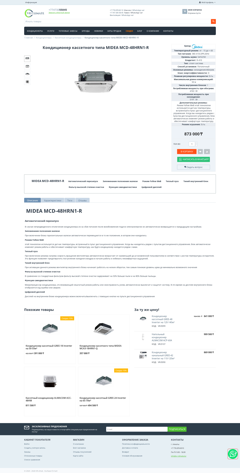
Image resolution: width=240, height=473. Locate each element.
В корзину (187, 151)
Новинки (98, 31)
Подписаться (177, 429)
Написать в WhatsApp (196, 159)
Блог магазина (79, 448)
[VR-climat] (34, 13)
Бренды (86, 31)
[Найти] (213, 21)
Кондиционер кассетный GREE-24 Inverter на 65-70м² (103, 399)
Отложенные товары (33, 456)
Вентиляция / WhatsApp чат (122, 15)
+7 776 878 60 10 (116, 10)
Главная (28, 37)
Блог (139, 31)
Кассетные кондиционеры (68, 37)
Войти (26, 444)
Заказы (27, 452)
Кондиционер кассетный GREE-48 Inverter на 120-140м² (163, 319)
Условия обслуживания (132, 456)
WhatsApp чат (138, 10)
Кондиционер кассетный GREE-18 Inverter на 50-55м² (49, 347)
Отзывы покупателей (82, 452)
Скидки (129, 31)
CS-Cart (54, 471)
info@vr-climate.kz (178, 456)
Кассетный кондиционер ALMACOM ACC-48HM (48, 399)
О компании (153, 31)
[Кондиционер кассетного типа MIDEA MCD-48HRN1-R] (95, 84)
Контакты (168, 31)
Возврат (125, 452)
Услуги (50, 31)
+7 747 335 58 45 (116, 12)
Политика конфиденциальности (136, 444)
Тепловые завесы (68, 31)
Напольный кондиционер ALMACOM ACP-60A (162, 337)
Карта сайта (78, 456)
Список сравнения (32, 459)
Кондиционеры (35, 31)
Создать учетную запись (34, 448)
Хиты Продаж (114, 31)
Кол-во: (177, 144)
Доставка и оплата (130, 448)
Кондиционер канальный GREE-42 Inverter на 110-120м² (163, 355)
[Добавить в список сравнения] (207, 151)
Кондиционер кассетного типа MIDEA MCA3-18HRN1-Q (101, 347)
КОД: (154, 326)
